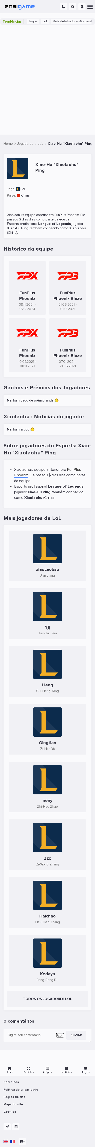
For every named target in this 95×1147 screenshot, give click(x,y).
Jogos (29, 21)
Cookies (10, 1112)
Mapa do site (13, 1104)
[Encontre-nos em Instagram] (15, 1126)
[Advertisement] (47, 79)
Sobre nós (11, 1082)
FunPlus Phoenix (67, 215)
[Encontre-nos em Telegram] (7, 1126)
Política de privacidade (21, 1089)
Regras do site (14, 1097)
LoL (41, 21)
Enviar (76, 1035)
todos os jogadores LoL (47, 999)
